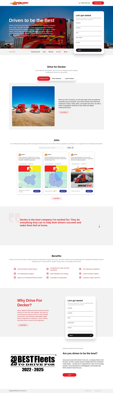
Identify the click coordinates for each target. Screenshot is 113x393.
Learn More (64, 112)
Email (77, 32)
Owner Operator (56, 78)
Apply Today (98, 3)
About (65, 51)
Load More (56, 198)
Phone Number (79, 37)
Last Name (78, 27)
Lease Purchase (69, 78)
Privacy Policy (88, 390)
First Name (78, 22)
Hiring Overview (35, 51)
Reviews (51, 51)
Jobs (44, 51)
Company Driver (43, 78)
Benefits (58, 51)
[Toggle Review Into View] (99, 224)
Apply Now (36, 191)
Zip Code (78, 42)
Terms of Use (98, 390)
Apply (79, 50)
